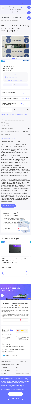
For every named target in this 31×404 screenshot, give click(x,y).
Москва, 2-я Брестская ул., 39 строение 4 (15, 346)
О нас (17, 364)
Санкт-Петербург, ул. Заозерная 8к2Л (15, 349)
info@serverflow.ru (15, 12)
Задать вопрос (9, 205)
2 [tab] (16, 58)
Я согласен (15, 394)
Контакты (4, 373)
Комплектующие (6, 370)
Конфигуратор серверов (8, 364)
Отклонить (15, 398)
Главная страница (6, 361)
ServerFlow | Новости (11, 355)
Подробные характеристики (8, 138)
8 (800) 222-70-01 (15, 9)
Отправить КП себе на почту (14, 80)
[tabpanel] (15, 46)
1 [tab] (13, 58)
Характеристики (6, 110)
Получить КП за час (11, 77)
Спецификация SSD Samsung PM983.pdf (14, 114)
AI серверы (4, 367)
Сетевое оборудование (22, 373)
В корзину (14, 272)
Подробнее (24, 93)
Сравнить (16, 85)
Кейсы (17, 370)
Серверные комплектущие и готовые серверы (7, 333)
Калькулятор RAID (21, 361)
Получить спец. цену (12, 74)
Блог (17, 367)
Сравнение (29, 18)
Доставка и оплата (19, 110)
